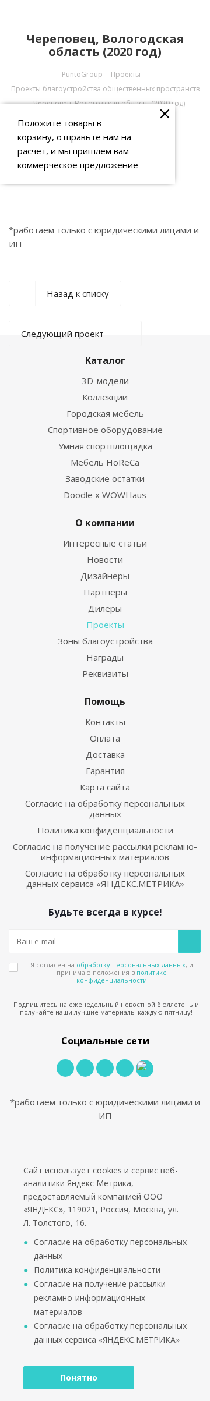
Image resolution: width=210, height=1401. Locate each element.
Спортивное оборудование (105, 429)
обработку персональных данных (131, 964)
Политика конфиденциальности (105, 830)
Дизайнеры (105, 575)
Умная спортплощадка (105, 446)
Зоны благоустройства (105, 641)
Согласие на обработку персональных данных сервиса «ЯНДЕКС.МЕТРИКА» (105, 878)
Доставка (105, 754)
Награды (105, 657)
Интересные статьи (105, 543)
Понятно (78, 1377)
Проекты (105, 624)
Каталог (105, 360)
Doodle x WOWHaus (105, 495)
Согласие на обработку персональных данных (105, 808)
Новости (105, 559)
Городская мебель (105, 413)
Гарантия (105, 770)
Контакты (105, 722)
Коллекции (105, 397)
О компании (105, 522)
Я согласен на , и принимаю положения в (111, 972)
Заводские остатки (105, 478)
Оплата (105, 738)
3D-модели (105, 380)
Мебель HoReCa (105, 462)
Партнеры (105, 592)
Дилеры (105, 608)
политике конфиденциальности (121, 976)
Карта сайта (105, 787)
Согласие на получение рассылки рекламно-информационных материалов (105, 851)
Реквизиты (105, 673)
